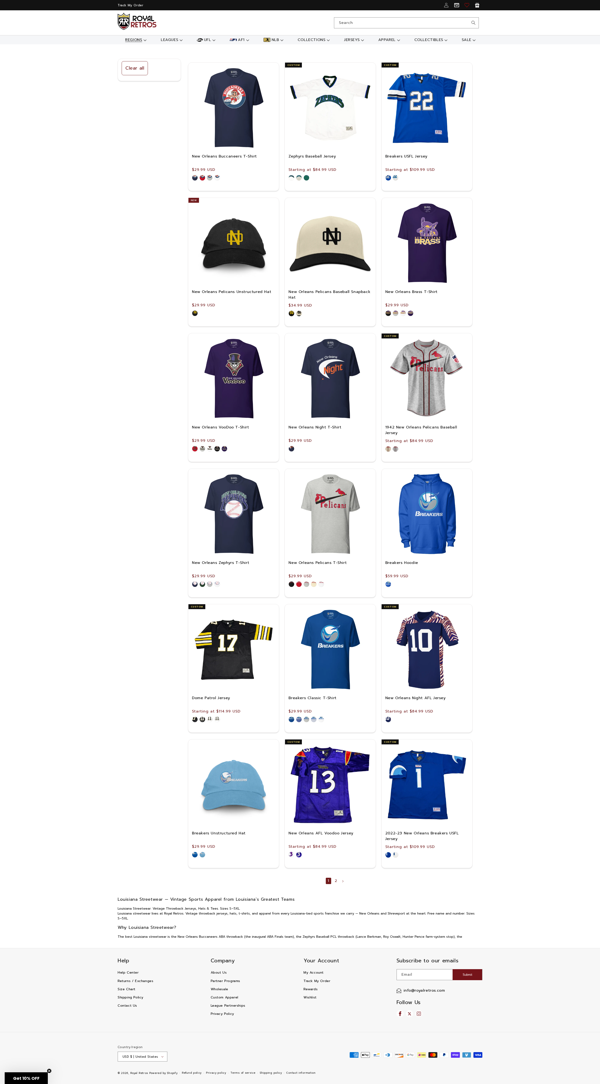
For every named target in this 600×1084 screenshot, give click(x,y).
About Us (219, 972)
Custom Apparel (224, 997)
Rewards (311, 989)
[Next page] (342, 881)
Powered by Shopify (163, 1073)
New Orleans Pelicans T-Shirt (318, 563)
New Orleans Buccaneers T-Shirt (224, 156)
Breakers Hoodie (401, 563)
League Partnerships (228, 1005)
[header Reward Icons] (477, 5)
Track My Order (130, 5)
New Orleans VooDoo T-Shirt (220, 427)
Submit (467, 974)
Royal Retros (139, 1073)
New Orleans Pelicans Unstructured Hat (231, 292)
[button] (135, 39)
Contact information (300, 1073)
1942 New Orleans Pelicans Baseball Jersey (421, 430)
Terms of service (242, 1073)
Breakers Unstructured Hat (219, 833)
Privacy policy (216, 1073)
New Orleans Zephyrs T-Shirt (220, 563)
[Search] (473, 23)
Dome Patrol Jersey (211, 698)
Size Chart (126, 989)
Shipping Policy (130, 997)
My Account (314, 972)
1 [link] (328, 881)
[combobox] (406, 23)
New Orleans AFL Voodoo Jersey (321, 833)
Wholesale (219, 989)
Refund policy (192, 1073)
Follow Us (409, 1002)
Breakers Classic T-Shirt (312, 698)
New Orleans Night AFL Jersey (415, 698)
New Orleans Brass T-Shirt (411, 292)
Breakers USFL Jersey (406, 156)
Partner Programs (225, 981)
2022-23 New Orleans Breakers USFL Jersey (422, 836)
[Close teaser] (49, 1071)
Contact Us (127, 1005)
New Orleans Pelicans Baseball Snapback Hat (329, 294)
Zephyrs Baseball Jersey (312, 156)
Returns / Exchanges (135, 981)
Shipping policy (271, 1073)
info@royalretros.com (424, 990)
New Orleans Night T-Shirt (315, 427)
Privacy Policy (222, 1013)
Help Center (128, 972)
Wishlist (310, 997)
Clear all (134, 67)
